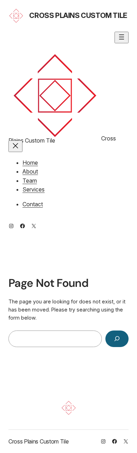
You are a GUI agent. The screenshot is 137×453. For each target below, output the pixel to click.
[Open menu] (122, 37)
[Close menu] (15, 146)
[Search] (117, 339)
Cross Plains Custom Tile (78, 15)
